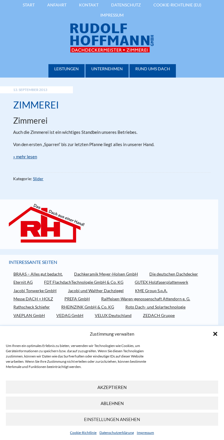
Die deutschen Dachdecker (173, 273)
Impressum (145, 432)
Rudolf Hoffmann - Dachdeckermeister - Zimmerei (112, 37)
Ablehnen (112, 403)
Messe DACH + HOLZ (33, 298)
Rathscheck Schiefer (31, 306)
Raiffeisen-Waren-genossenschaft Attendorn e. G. (145, 298)
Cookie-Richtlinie (83, 432)
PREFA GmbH (77, 298)
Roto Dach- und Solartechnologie (155, 306)
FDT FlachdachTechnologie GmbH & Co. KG (83, 282)
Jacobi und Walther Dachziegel (96, 290)
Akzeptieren (112, 387)
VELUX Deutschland (113, 315)
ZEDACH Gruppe (159, 315)
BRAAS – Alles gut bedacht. (38, 273)
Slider (38, 178)
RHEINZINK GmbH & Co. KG (87, 306)
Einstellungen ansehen (112, 419)
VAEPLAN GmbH (29, 315)
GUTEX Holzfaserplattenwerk (161, 282)
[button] (215, 334)
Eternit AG (23, 282)
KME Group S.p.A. (151, 290)
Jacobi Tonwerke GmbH (35, 290)
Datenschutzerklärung (116, 432)
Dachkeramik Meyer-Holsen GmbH (106, 273)
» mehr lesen (25, 156)
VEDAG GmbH (69, 315)
